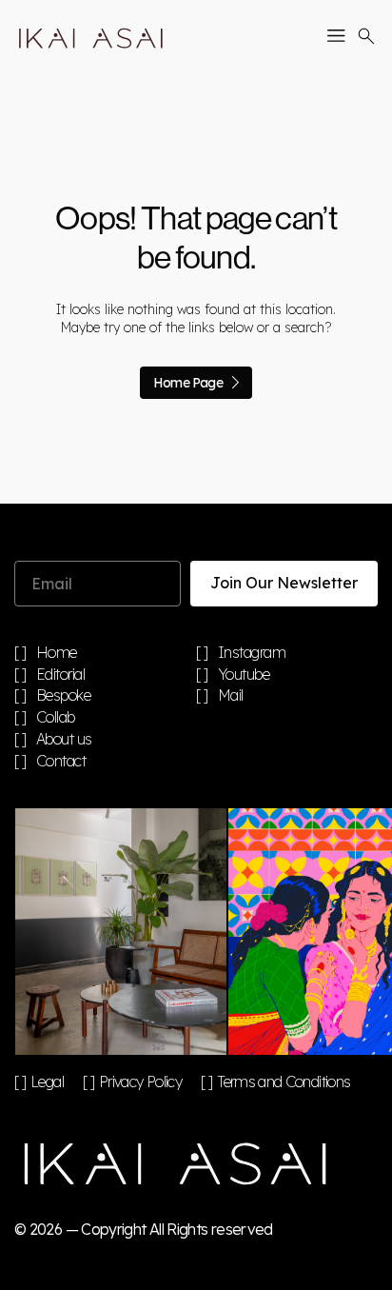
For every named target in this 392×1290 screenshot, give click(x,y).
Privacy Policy (140, 1081)
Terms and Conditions (283, 1081)
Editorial (61, 675)
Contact (61, 761)
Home (56, 653)
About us (64, 739)
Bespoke (63, 696)
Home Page (188, 382)
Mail (231, 696)
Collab (55, 717)
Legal (47, 1081)
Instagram (252, 653)
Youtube (244, 675)
